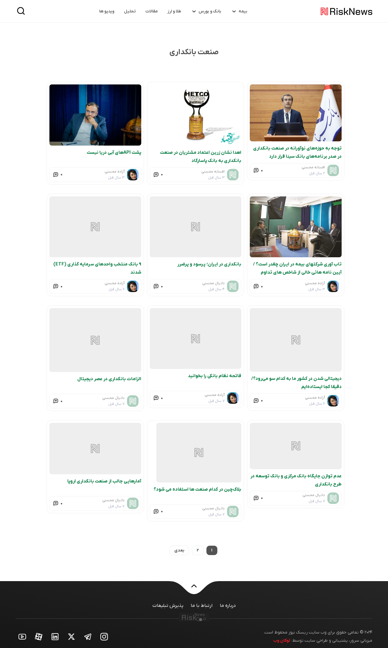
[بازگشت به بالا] (194, 635)
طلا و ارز (174, 11)
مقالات (152, 11)
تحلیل (130, 11)
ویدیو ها (106, 11)
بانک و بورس (210, 11)
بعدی (179, 595)
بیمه (243, 11)
